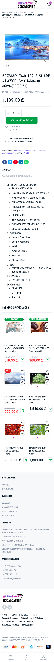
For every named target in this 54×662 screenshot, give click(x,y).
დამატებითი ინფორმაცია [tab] (17, 176)
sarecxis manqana (10, 618)
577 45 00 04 (10, 570)
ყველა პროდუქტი (10, 511)
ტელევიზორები (39, 150)
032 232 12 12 (11, 574)
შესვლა (5, 485)
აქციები (12, 12)
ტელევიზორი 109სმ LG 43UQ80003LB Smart (38, 451)
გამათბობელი (9, 622)
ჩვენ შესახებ (8, 516)
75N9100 (25, 615)
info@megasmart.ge (13, 578)
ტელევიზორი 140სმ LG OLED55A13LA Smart (38, 400)
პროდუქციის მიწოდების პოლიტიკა (18, 545)
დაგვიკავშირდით (10, 507)
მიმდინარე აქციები (26, 12)
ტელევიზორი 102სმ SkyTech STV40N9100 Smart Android (14, 348)
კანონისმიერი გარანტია (13, 537)
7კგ (33, 615)
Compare (15, 129)
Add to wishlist (15, 127)
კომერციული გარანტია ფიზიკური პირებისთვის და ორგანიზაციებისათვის (25, 532)
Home (4, 12)
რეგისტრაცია (8, 489)
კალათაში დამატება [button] (22, 359)
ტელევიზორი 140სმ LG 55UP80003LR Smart (13, 451)
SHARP (26, 153)
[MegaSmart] (27, 4)
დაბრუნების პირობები (12, 541)
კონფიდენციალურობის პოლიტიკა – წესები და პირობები (23, 551)
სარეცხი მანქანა (27, 622)
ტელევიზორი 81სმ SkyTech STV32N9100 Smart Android (39, 348)
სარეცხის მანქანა (11, 625)
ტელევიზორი (8, 153)
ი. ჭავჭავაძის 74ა (13, 566)
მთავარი (6, 503)
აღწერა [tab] (6, 171)
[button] (7, 66)
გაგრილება (26, 618)
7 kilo (5, 615)
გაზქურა (39, 618)
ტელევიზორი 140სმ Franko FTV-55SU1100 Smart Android (14, 400)
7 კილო (14, 615)
